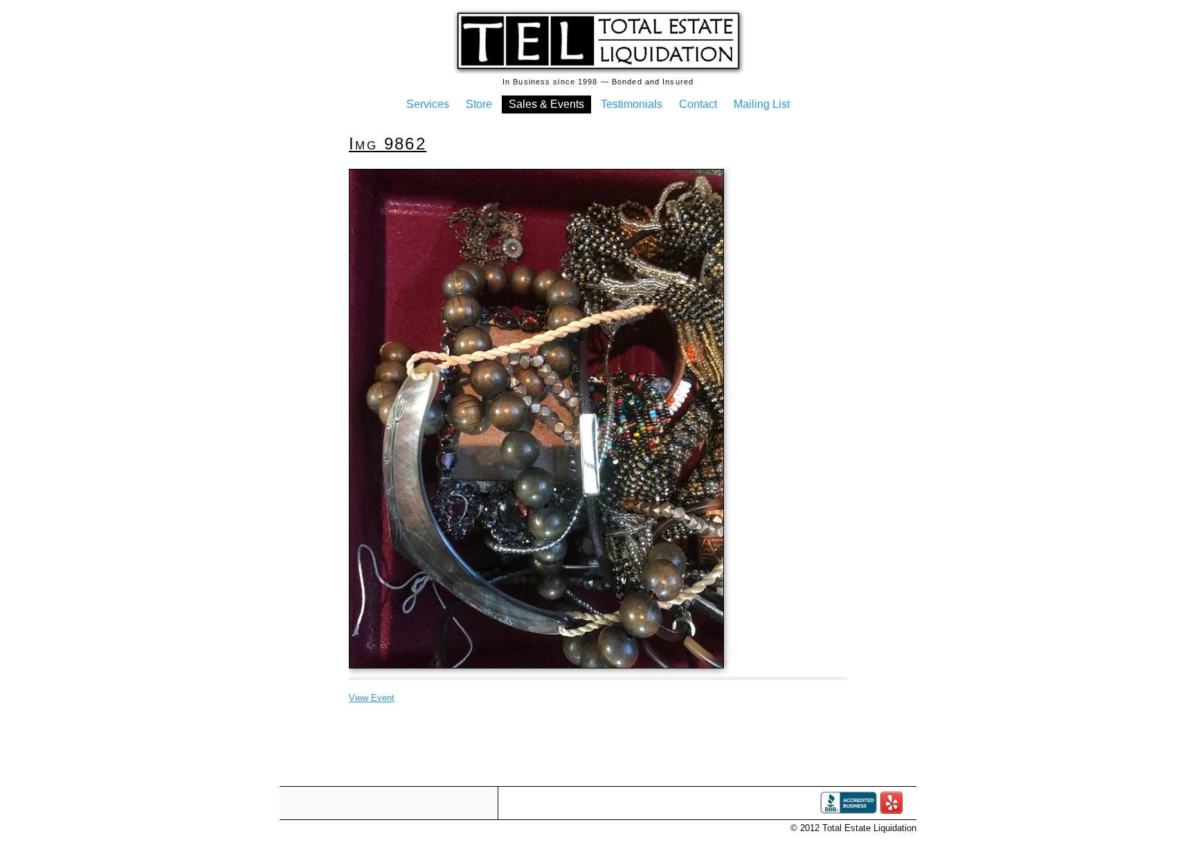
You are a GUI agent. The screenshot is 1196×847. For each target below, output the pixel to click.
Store (479, 104)
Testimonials (631, 104)
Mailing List (762, 104)
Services (427, 104)
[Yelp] (891, 810)
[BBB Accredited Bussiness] (848, 810)
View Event (372, 698)
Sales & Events (546, 104)
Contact (698, 104)
